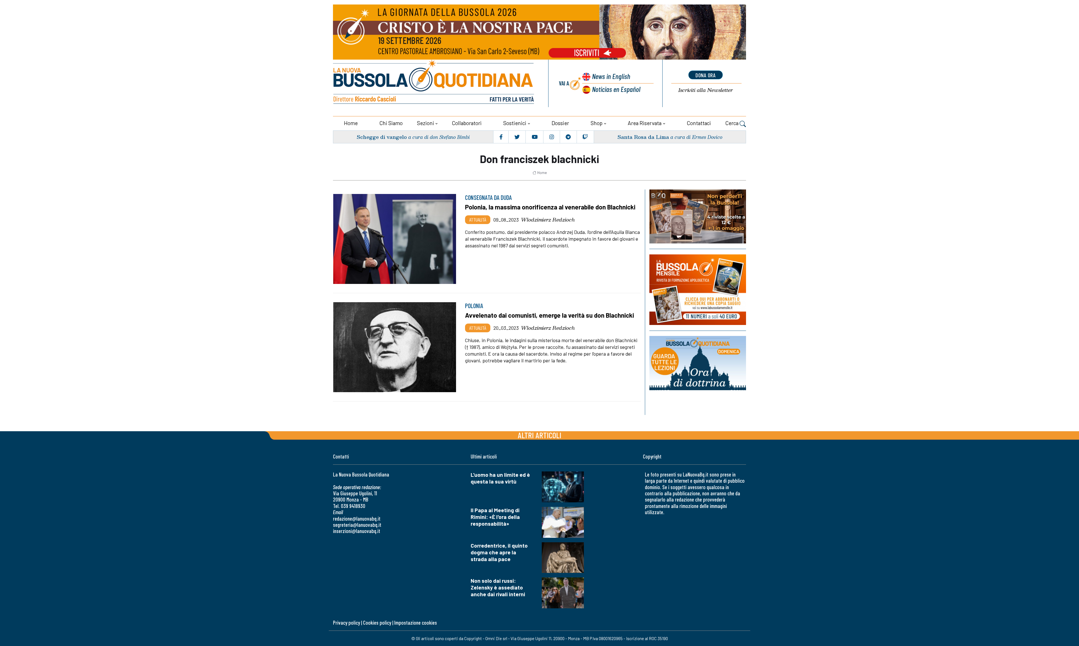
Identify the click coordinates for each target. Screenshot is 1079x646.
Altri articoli (539, 435)
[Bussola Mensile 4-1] (697, 216)
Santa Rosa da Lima (643, 137)
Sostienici (514, 123)
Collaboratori (467, 123)
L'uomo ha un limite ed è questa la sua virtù (500, 478)
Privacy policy (346, 622)
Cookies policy (377, 622)
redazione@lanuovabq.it (356, 518)
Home (351, 123)
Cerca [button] (732, 123)
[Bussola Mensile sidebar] (697, 289)
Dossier (560, 123)
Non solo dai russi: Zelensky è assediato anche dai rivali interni (498, 587)
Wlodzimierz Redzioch (548, 219)
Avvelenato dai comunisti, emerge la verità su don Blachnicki (549, 315)
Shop (596, 123)
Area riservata (644, 123)
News (611, 76)
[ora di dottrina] (697, 363)
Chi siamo (391, 123)
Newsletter (705, 90)
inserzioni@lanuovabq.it (356, 531)
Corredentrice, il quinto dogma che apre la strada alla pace (499, 552)
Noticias (616, 89)
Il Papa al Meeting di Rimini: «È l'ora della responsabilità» (495, 517)
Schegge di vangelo (382, 137)
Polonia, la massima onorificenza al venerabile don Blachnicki (550, 207)
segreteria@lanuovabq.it (357, 524)
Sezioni (425, 123)
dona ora (705, 75)
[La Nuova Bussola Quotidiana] (434, 83)
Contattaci (699, 123)
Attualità (477, 219)
